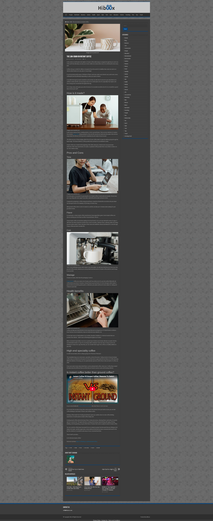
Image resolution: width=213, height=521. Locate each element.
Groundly (86, 447)
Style (103, 14)
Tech (107, 14)
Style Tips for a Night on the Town (109, 469)
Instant (98, 447)
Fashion (122, 14)
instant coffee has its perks (85, 406)
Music (126, 105)
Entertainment (128, 56)
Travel (141, 14)
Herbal (126, 84)
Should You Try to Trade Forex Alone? (76, 469)
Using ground (70, 281)
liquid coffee (76, 134)
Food (126, 69)
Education (116, 14)
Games (88, 14)
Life (71, 22)
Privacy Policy (96, 520)
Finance (126, 63)
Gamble (126, 71)
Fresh (80, 447)
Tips (137, 14)
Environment (127, 58)
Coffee (70, 447)
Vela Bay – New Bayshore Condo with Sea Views (74, 487)
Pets (133, 14)
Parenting (128, 14)
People (71, 14)
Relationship (127, 118)
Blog (126, 40)
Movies (126, 102)
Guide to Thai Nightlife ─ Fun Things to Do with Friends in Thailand (109, 488)
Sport (98, 14)
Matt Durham (71, 59)
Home (66, 14)
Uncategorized (128, 136)
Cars (111, 14)
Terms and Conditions (114, 520)
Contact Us (104, 520)
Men (126, 100)
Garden (126, 76)
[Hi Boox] (106, 7)
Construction (128, 48)
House (126, 87)
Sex (125, 120)
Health (93, 14)
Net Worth (76, 14)
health (92, 447)
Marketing (127, 97)
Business (83, 14)
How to (126, 89)
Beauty (126, 38)
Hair (125, 79)
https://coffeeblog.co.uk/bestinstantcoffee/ (86, 441)
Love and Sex (128, 94)
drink (75, 447)
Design (126, 50)
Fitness (126, 66)
